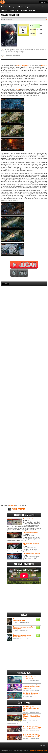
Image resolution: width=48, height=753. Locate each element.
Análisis (41, 7)
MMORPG (44, 66)
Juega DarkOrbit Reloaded (31, 553)
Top (44, 745)
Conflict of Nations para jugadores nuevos (31, 694)
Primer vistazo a (18, 509)
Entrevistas (14, 10)
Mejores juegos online (26, 7)
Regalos (32, 10)
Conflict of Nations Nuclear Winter (29, 677)
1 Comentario (24, 630)
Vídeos (24, 10)
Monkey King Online (22, 66)
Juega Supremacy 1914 (30, 532)
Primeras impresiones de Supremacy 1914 (22, 619)
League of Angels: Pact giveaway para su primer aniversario (31, 686)
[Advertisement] (24, 390)
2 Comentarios (24, 638)
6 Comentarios (34, 712)
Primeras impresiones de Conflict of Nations (22, 636)
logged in (12, 505)
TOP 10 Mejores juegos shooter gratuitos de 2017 (32, 727)
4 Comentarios (34, 738)
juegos (18, 89)
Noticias (4, 7)
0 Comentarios (24, 622)
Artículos (4, 10)
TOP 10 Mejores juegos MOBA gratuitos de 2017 (31, 735)
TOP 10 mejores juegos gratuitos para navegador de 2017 (31, 716)
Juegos (13, 7)
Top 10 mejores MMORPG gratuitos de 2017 (31, 708)
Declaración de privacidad (38, 751)
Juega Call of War (28, 519)
